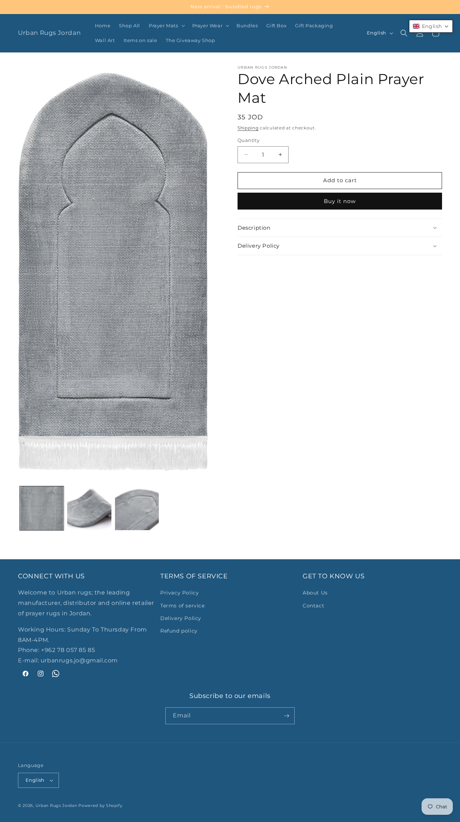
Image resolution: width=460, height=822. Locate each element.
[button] (166, 25)
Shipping (248, 127)
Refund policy (179, 631)
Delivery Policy (180, 618)
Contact (313, 605)
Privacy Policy (179, 592)
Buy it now (340, 201)
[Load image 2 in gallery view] (89, 508)
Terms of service (182, 605)
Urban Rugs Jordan (56, 805)
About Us (315, 592)
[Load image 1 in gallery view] (42, 508)
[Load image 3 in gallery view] (137, 508)
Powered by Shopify (100, 805)
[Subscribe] (286, 715)
